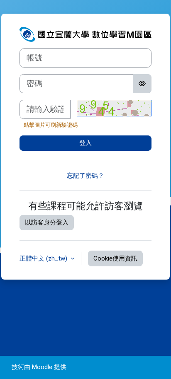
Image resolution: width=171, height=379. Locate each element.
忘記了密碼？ (85, 175)
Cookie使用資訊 (115, 258)
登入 (85, 143)
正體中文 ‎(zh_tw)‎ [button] (44, 258)
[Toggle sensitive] (142, 83)
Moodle (42, 367)
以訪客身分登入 (46, 222)
